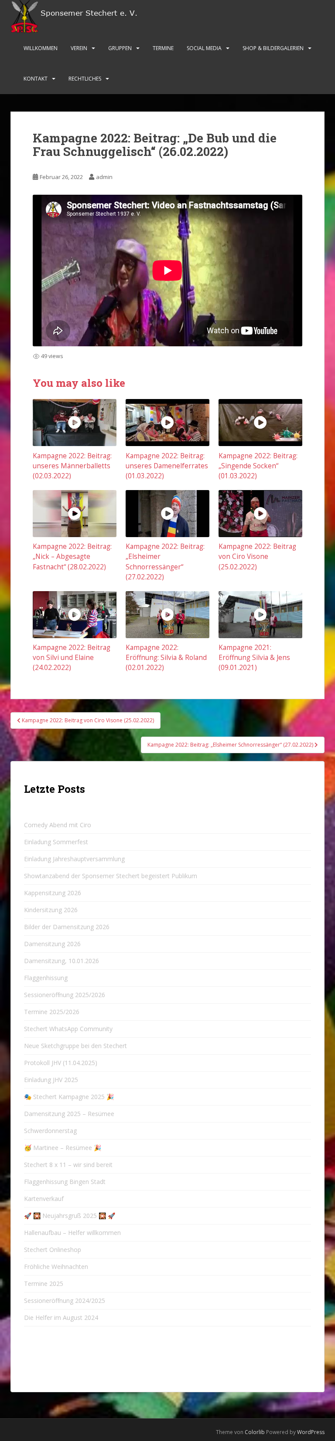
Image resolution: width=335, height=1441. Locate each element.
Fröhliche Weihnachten (56, 1266)
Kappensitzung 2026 (52, 893)
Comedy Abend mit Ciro (57, 825)
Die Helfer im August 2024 (61, 1317)
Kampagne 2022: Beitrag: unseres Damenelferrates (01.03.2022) (167, 465)
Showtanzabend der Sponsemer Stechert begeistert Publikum (110, 876)
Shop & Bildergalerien (273, 48)
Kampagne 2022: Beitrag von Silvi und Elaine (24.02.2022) (71, 657)
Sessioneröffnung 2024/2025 (64, 1300)
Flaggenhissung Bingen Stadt (65, 1181)
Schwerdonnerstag (50, 1130)
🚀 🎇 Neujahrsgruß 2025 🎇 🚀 (69, 1215)
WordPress (311, 1432)
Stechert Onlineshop (52, 1249)
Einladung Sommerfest (56, 842)
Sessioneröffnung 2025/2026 (64, 995)
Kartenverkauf (44, 1198)
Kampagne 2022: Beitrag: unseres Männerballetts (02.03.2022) (72, 465)
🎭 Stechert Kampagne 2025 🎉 (69, 1097)
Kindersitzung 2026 (51, 910)
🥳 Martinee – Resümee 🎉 (62, 1147)
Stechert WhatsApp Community (68, 1029)
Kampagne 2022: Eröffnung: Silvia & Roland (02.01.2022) (166, 657)
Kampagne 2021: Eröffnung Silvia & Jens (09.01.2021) (254, 657)
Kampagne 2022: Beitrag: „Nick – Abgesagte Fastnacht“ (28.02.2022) (72, 556)
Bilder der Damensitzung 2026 (66, 927)
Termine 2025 (43, 1283)
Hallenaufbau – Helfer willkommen (72, 1232)
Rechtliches (84, 78)
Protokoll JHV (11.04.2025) (60, 1063)
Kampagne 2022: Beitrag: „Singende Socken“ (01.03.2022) (258, 465)
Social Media (204, 48)
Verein (79, 48)
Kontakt (36, 78)
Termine (163, 48)
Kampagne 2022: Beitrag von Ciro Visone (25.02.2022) (257, 556)
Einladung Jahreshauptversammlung (74, 859)
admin (104, 177)
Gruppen (120, 48)
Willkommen (41, 48)
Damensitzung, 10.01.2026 (61, 961)
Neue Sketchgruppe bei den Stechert (75, 1046)
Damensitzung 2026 (52, 944)
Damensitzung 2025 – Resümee (69, 1114)
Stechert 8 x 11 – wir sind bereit (68, 1164)
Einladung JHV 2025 (51, 1080)
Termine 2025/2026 (51, 1012)
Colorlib (255, 1432)
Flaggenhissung (46, 978)
